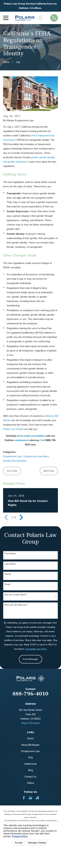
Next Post (49, 470)
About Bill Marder (30, 744)
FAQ (30, 757)
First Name (10, 553)
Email (7, 584)
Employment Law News (36, 456)
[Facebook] (24, 797)
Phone (7, 574)
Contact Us (30, 776)
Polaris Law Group (13, 429)
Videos (30, 782)
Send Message (30, 659)
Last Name (10, 564)
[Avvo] (37, 797)
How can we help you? (16, 604)
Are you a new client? (15, 594)
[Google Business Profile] (30, 797)
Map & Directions (30, 723)
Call (42, 440)
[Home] (29, 18)
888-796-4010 (30, 694)
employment (22, 440)
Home (30, 738)
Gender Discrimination (15, 460)
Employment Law (12, 456)
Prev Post (12, 470)
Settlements (30, 763)
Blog (30, 770)
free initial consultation (32, 435)
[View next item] (21, 517)
